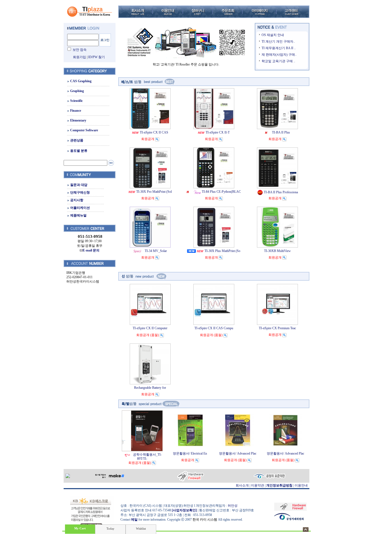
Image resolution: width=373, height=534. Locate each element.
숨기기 (306, 529)
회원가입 (79, 57)
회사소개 (242, 485)
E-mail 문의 (91, 250)
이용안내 (301, 485)
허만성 (233, 506)
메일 (134, 519)
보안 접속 (80, 50)
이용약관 (257, 485)
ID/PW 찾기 (96, 57)
